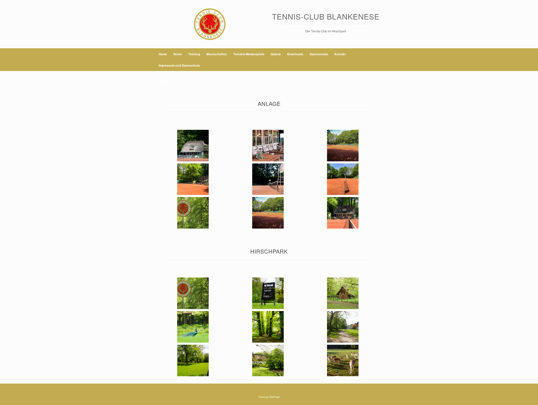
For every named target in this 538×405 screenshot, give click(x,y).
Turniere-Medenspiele (248, 54)
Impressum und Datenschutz (179, 65)
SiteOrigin (274, 396)
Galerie (276, 54)
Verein (177, 54)
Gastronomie (319, 54)
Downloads (295, 54)
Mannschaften (216, 54)
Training (194, 54)
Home (163, 54)
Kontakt (340, 54)
